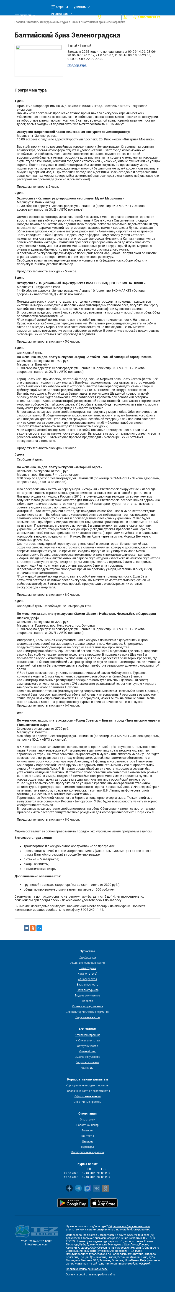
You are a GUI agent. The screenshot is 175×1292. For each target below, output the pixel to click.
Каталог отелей (88, 973)
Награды (87, 1141)
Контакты (87, 1136)
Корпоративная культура (87, 1152)
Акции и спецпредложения (87, 962)
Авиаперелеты (87, 979)
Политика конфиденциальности (87, 1269)
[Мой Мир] (39, 928)
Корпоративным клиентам (63, 28)
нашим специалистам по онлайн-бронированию (118, 1229)
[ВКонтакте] (26, 928)
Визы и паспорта (87, 984)
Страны (62, 7)
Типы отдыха (87, 968)
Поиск (41, 17)
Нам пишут (87, 1067)
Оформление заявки (88, 1096)
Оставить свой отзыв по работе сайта (91, 1274)
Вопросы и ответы (87, 1062)
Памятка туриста (87, 990)
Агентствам (59, 13)
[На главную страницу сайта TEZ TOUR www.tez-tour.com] (23, 17)
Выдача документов (87, 995)
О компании (87, 1119)
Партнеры (87, 1146)
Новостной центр (87, 1125)
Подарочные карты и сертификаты (87, 1091)
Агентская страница (87, 1035)
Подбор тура (88, 957)
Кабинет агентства (88, 1040)
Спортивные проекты (87, 1101)
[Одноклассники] (33, 928)
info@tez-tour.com (36, 1244)
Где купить (59, 20)
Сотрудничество (87, 1046)
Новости (87, 1001)
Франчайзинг (87, 1051)
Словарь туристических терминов (87, 1011)
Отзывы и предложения (87, 1006)
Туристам (79, 7)
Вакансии (87, 1130)
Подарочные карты (87, 1017)
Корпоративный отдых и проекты (87, 1085)
